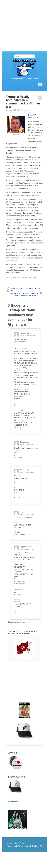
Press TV (32, 115)
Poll (41, 846)
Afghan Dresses (14, 801)
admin (19, 110)
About (9, 846)
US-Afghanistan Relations (26, 277)
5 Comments (25, 110)
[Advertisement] (24, 25)
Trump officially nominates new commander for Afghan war (23, 101)
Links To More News (21, 846)
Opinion (35, 846)
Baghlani (23, 333)
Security (14, 277)
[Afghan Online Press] (24, 67)
